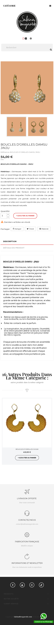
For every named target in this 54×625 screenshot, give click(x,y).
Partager (17, 229)
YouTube (22, 585)
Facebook (12, 585)
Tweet (31, 229)
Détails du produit (13, 248)
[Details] (48, 407)
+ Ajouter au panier (25, 216)
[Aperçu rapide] (48, 401)
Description (9, 241)
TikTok (41, 585)
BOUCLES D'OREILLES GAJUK (27, 449)
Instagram (31, 585)
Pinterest (45, 229)
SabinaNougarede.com (23, 617)
